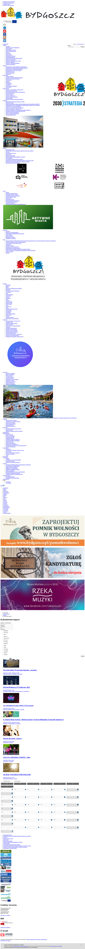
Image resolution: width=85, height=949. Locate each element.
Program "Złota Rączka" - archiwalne (14, 334)
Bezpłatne (6, 630)
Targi (5, 647)
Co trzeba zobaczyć (10, 377)
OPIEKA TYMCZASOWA (12, 468)
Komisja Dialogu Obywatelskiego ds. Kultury (15, 156)
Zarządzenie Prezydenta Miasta (12, 478)
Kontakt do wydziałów (5, 915)
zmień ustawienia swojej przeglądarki (56, 946)
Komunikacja (6, 432)
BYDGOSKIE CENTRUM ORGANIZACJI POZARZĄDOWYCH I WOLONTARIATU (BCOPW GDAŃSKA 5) (31, 240)
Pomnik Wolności (7, 475)
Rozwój (5, 65)
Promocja (5, 230)
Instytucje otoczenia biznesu (12, 96)
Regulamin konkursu (10, 476)
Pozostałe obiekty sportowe (11, 201)
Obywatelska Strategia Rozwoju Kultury (14, 159)
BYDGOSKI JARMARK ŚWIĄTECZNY (15, 233)
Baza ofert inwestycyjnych (11, 90)
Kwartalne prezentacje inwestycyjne (13, 428)
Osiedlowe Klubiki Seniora (11, 323)
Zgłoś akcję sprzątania (10, 422)
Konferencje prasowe (10, 461)
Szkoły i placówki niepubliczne (12, 112)
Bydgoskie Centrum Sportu (11, 193)
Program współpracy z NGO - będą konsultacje (16, 242)
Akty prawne (8, 451)
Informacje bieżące (10, 245)
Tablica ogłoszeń (9, 251)
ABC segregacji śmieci (10, 423)
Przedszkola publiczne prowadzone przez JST (15, 111)
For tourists (8, 481)
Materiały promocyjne (10, 237)
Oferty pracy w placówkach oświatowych (14, 107)
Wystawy (6, 654)
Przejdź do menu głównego (9, 1)
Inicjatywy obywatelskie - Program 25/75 (14, 89)
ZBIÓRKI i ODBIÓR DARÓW (13, 469)
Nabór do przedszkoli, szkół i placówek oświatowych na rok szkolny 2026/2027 (23, 104)
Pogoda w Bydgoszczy (11, 384)
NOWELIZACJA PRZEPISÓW (13, 466)
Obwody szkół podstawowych (12, 113)
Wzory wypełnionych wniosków (13, 452)
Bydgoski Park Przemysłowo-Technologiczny (15, 92)
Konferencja (6, 638)
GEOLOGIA (8, 80)
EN (4, 480)
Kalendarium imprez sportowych (13, 195)
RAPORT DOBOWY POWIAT (13, 440)
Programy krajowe (10, 102)
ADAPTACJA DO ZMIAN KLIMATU (14, 77)
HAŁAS (7, 81)
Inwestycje (5, 427)
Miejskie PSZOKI (9, 425)
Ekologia (5, 419)
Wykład (5, 652)
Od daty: (2, 625)
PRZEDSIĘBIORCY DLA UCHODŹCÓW (15, 472)
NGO (4, 239)
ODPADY (8, 82)
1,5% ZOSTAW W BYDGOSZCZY (14, 243)
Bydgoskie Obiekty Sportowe (12, 194)
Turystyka (5, 372)
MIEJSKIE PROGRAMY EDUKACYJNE (15, 101)
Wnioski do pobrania (10, 454)
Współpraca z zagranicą (11, 238)
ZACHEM (8, 84)
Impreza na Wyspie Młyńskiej (12, 232)
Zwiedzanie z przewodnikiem (12, 379)
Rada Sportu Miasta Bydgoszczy (13, 200)
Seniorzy (5, 319)
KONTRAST (6, 479)
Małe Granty (8, 154)
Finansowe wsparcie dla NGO (12, 246)
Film (5, 634)
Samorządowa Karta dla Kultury (12, 162)
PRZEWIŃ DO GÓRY (5, 940)
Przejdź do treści (6, 4)
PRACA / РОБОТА (10, 470)
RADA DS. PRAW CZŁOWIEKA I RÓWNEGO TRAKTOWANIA (21, 250)
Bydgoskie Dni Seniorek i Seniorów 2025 (14, 336)
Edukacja (5, 100)
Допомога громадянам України (13, 473)
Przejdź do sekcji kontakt (8, 5)
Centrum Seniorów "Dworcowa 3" (13, 321)
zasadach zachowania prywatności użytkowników (20, 946)
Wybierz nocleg (9, 375)
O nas (7, 455)
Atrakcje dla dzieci (10, 378)
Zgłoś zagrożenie (9, 434)
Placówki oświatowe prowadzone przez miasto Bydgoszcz (18, 110)
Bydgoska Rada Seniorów (11, 328)
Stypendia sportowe (10, 199)
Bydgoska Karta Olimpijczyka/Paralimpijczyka (16, 204)
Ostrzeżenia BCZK (10, 438)
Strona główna (6, 613)
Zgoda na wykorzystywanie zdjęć (13, 462)
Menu (2, 485)
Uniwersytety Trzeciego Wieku (12, 335)
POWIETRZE (9, 83)
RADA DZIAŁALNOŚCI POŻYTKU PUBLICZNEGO (18, 249)
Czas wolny (5, 456)
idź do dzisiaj (17, 781)
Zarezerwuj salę (9, 322)
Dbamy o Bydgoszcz (10, 435)
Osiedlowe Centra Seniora (11, 329)
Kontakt (7, 252)
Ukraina (5, 463)
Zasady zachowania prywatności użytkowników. (37, 939)
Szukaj (82, 46)
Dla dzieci (6, 632)
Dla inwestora (6, 88)
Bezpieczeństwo (6, 433)
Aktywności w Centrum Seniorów (13, 325)
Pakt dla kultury (9, 158)
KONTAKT (8, 87)
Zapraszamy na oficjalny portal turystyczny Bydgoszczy (65, 417)
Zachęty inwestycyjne (10, 95)
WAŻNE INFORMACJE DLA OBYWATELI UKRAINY (18, 464)
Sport (4, 191)
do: (1, 628)
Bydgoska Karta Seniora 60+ (12, 331)
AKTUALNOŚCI (10, 76)
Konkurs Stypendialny (10, 155)
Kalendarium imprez (10, 149)
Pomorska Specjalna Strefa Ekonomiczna (14, 99)
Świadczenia (5, 448)
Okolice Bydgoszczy (10, 383)
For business (8, 483)
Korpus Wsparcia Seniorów (11, 330)
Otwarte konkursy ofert (11, 114)
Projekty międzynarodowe (11, 86)
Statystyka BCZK (9, 441)
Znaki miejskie (9, 234)
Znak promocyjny (9, 236)
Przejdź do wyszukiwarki (8, 2)
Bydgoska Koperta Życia (11, 333)
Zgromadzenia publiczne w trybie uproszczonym (16, 445)
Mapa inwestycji (9, 429)
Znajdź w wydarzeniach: (6, 622)
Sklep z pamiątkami (10, 374)
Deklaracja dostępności (5, 927)
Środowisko (5, 75)
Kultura (4, 148)
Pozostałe (6, 641)
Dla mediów (5, 457)
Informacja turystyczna (10, 381)
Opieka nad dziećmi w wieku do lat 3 (14, 108)
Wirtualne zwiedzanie (10, 373)
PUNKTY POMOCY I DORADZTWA (14, 474)
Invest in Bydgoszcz (10, 93)
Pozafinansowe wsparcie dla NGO (13, 248)
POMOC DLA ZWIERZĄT (12, 444)
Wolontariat (8, 244)
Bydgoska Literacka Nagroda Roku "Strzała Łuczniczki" (18, 161)
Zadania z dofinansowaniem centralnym (14, 431)
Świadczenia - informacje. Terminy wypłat (15, 450)
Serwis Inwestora (9, 94)
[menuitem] (43, 44)
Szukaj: (69, 45)
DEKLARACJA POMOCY (12, 467)
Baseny (7, 192)
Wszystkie (6, 650)
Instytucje (8, 152)
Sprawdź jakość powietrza (11, 420)
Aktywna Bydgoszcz (10, 203)
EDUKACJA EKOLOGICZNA (13, 78)
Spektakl (5, 643)
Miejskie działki (9, 98)
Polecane (6, 640)
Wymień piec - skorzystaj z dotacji (13, 421)
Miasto (4, 45)
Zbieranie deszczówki (10, 426)
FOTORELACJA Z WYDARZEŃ (13, 460)
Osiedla (4, 283)
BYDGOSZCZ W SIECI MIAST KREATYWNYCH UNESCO (20, 150)
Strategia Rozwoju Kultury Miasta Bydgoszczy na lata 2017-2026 (19, 160)
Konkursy (8, 231)
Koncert (5, 636)
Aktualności (5, 44)
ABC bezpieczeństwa (10, 443)
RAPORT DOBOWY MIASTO (13, 439)
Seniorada (8, 327)
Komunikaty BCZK (10, 437)
